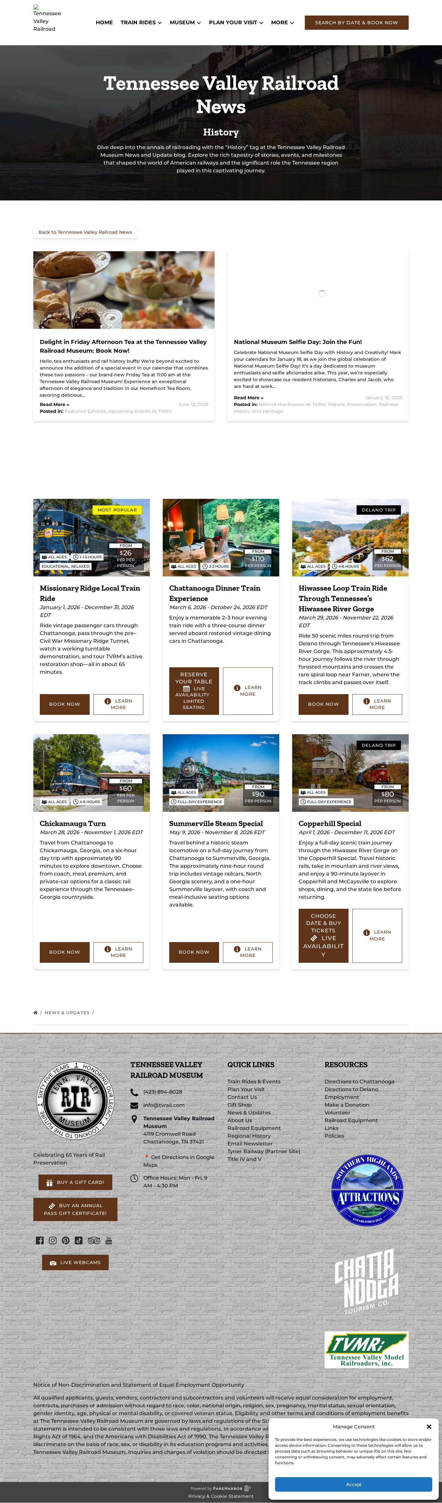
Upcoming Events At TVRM (139, 411)
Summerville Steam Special (216, 823)
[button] (429, 1426)
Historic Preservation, (353, 404)
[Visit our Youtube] (108, 1240)
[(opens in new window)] (367, 1151)
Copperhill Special (330, 823)
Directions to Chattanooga (360, 1082)
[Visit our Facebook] (40, 1240)
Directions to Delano (351, 1089)
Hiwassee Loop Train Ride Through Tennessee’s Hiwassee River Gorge (343, 598)
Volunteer (337, 1113)
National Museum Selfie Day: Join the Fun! (298, 342)
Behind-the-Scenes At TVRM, (293, 404)
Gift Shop (239, 1105)
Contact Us (242, 1097)
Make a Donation (347, 1105)
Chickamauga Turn (73, 823)
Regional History (249, 1136)
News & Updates (68, 1012)
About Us (239, 1120)
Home (104, 22)
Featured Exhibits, (86, 411)
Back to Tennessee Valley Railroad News (85, 232)
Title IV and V (244, 1159)
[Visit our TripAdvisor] (94, 1240)
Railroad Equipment (254, 1128)
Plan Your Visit (246, 1089)
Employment (342, 1097)
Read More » (54, 404)
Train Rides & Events (254, 1082)
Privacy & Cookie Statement (221, 1496)
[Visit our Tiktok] (79, 1240)
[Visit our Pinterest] (66, 1240)
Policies (334, 1136)
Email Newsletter (250, 1144)
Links (331, 1128)
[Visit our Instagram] (53, 1240)
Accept (353, 1484)
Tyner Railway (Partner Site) (263, 1151)
